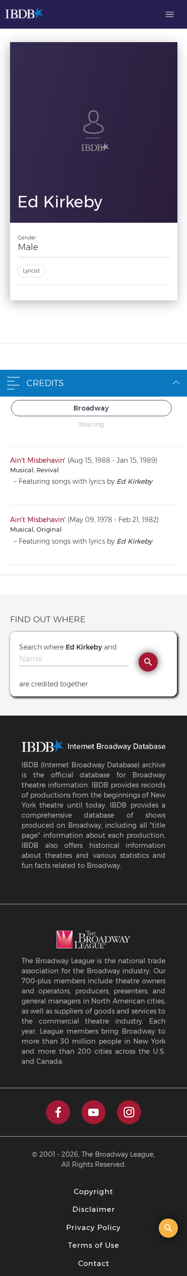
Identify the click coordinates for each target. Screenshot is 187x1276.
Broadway (91, 408)
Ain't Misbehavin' (38, 460)
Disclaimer (93, 1209)
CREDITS (45, 383)
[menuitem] (169, 14)
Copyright (93, 1191)
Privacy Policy (93, 1227)
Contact (93, 1263)
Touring (91, 424)
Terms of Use (93, 1245)
